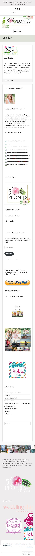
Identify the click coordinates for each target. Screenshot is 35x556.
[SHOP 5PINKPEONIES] (15, 9)
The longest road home (11, 408)
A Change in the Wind (10, 406)
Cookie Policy (30, 547)
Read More (19, 73)
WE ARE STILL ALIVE (10, 401)
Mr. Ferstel (7, 395)
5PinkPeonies (9, 221)
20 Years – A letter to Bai (11, 398)
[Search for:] (17, 423)
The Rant (8, 57)
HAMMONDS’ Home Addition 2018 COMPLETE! (17, 403)
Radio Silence (8, 414)
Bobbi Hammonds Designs (11, 216)
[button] (12, 333)
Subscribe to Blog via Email (14, 232)
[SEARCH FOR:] (17, 12)
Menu (19, 31)
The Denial (7, 411)
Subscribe (9, 253)
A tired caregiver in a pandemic (12, 393)
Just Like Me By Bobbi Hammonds (13, 296)
